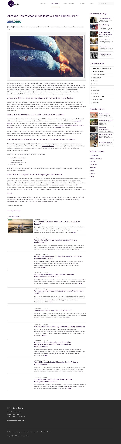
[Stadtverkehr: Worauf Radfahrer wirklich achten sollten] (94, 122)
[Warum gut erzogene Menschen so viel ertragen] (94, 136)
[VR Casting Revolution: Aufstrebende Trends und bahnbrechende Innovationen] (20, 278)
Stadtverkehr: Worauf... (106, 120)
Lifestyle (19, 20)
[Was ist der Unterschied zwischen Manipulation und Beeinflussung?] (20, 243)
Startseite (43, 3)
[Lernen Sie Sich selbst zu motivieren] (94, 48)
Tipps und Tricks (98, 96)
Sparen (95, 93)
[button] (10, 22)
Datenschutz (11, 432)
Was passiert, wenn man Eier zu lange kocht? (53, 310)
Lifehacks (96, 90)
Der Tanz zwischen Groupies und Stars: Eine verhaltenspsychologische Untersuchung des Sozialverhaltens (52, 344)
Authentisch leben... (105, 142)
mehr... (74, 232)
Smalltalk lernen (104, 40)
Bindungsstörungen (105, 54)
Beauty (95, 81)
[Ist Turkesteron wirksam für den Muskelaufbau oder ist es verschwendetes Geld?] (20, 261)
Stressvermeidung (104, 18)
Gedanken (93, 164)
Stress (92, 170)
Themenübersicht (14, 216)
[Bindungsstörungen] (94, 55)
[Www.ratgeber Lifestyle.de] (13, 3)
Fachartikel (55, 3)
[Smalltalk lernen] (94, 41)
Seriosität (58, 127)
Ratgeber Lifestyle (22, 436)
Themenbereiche (69, 3)
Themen (50, 432)
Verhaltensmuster (96, 158)
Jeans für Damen (48, 146)
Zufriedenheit (94, 155)
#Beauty (10, 205)
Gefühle (92, 161)
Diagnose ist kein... (105, 114)
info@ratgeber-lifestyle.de (16, 420)
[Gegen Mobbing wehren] (94, 27)
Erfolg (92, 176)
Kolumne (96, 102)
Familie (92, 173)
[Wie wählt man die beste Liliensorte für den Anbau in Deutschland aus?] (20, 365)
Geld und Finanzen (99, 74)
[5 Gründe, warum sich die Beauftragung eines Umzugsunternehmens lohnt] (20, 383)
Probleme (93, 167)
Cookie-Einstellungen (38, 432)
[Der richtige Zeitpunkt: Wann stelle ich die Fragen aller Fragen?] (20, 226)
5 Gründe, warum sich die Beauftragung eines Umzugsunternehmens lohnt (53, 380)
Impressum (21, 432)
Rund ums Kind (98, 99)
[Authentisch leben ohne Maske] (94, 143)
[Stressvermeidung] (94, 20)
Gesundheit (97, 78)
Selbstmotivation (104, 47)
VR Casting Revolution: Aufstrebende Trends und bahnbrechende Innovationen (54, 276)
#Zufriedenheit (18, 205)
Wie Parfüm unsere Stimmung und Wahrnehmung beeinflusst (59, 327)
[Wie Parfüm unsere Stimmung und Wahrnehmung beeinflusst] (20, 330)
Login (91, 3)
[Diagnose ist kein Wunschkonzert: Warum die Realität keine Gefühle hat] (94, 115)
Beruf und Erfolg (98, 71)
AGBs (28, 432)
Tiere (94, 87)
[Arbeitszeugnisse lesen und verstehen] (94, 34)
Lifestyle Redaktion (15, 408)
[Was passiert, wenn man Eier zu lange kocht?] (20, 312)
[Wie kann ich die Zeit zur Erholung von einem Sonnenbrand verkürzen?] (20, 295)
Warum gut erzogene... (106, 134)
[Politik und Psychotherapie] (94, 129)
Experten (82, 3)
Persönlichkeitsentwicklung (102, 68)
